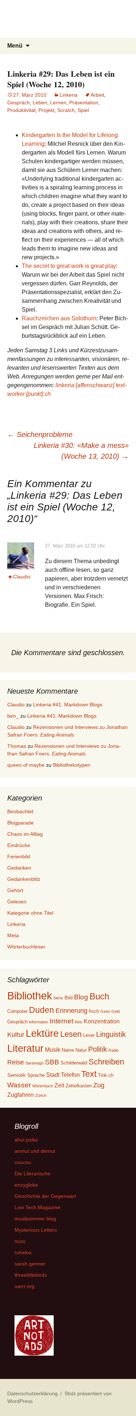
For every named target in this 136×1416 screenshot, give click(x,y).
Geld (115, 1011)
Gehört (15, 890)
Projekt (46, 110)
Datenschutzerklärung (32, 1393)
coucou (23, 1162)
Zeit (59, 1085)
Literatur (25, 1048)
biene (58, 998)
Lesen (71, 1034)
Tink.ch (106, 1075)
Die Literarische (32, 1173)
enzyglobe (26, 1185)
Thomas (16, 746)
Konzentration (102, 1021)
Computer (17, 1011)
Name (68, 1050)
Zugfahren (20, 1095)
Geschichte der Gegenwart (45, 1196)
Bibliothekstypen (71, 765)
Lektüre (42, 1033)
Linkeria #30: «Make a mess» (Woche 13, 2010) (81, 450)
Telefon (70, 1075)
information (38, 1022)
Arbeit (97, 95)
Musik (52, 1050)
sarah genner (30, 1264)
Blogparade (20, 823)
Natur (81, 1050)
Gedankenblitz (23, 879)
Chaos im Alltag (25, 834)
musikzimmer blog (35, 1219)
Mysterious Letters (36, 1230)
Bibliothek (29, 996)
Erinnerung (71, 1010)
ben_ (13, 716)
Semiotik (16, 1075)
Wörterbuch (42, 1086)
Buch (99, 996)
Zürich (40, 1095)
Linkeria (68, 95)
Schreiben (106, 1061)
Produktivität (21, 110)
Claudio (21, 576)
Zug (98, 1085)
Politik (97, 1049)
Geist (105, 1011)
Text (88, 1074)
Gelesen (16, 901)
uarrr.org (24, 1286)
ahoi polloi (26, 1140)
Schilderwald (74, 1063)
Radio (113, 1050)
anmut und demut (35, 1151)
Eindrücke (18, 845)
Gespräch (18, 102)
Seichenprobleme (40, 434)
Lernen (58, 102)
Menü (14, 46)
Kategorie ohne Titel (30, 913)
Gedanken (19, 868)
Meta (13, 935)
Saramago (34, 1063)
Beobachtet (20, 811)
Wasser (19, 1085)
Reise (15, 1062)
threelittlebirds (31, 1275)
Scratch (66, 110)
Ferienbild (18, 856)
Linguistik (111, 1034)
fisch (94, 1011)
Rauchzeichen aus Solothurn (59, 318)
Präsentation (83, 102)
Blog (81, 997)
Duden (41, 1010)
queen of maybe (26, 765)
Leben (40, 102)
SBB (52, 1062)
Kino (78, 1022)
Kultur (15, 1034)
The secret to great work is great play (69, 266)
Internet (61, 1021)
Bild (69, 997)
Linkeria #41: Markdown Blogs (67, 704)
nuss (20, 1241)
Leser (89, 1035)
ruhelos (23, 1252)
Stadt (52, 1075)
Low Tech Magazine (37, 1207)
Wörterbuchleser (26, 947)
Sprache (36, 1075)
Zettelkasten (79, 1085)
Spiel (83, 110)
